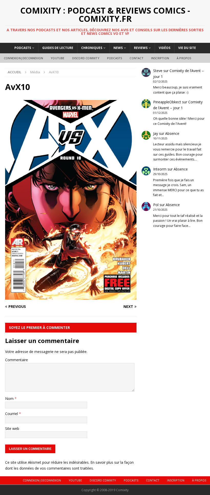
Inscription (160, 58)
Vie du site (187, 48)
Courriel (12, 413)
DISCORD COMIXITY (85, 58)
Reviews (141, 48)
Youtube (57, 58)
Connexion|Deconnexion (23, 58)
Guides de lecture (57, 48)
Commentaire (16, 359)
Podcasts (22, 48)
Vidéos (164, 48)
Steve (157, 70)
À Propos (184, 58)
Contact (136, 58)
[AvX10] (70, 296)
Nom (10, 398)
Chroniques (91, 48)
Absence (172, 133)
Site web (12, 428)
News (118, 48)
